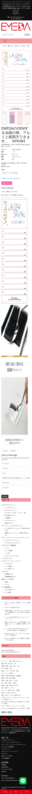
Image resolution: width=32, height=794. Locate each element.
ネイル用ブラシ (9, 589)
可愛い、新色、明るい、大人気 (9, 680)
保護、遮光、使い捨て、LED (8, 663)
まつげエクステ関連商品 (8, 545)
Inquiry (5, 792)
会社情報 (4, 762)
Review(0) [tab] (13, 451)
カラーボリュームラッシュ (13, 543)
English (17, 12)
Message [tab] (5, 451)
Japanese (16, 13)
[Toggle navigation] (5, 41)
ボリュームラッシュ (11, 510)
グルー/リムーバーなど (12, 556)
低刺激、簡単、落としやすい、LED (10, 666)
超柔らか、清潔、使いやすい (8, 692)
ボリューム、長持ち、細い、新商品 (10, 690)
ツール (7, 548)
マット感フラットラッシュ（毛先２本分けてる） (17, 529)
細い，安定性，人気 (6, 668)
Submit (4, 496)
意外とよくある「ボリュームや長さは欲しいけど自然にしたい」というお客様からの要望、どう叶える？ (17, 623)
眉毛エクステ (9, 523)
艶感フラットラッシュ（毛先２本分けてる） (17, 534)
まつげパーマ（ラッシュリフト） (11, 561)
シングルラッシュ (10, 507)
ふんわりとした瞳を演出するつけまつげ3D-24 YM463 (15, 708)
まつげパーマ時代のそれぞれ (12, 607)
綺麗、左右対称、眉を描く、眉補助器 (11, 676)
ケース (7, 584)
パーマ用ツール (9, 569)
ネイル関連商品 (6, 587)
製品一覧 (10, 46)
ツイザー (7, 553)
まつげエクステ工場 (6, 769)
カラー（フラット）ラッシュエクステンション (15, 537)
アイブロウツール (6, 558)
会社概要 (3, 764)
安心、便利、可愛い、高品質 (8, 683)
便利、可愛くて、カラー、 (8, 688)
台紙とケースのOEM (19, 46)
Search (27, 35)
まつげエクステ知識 (10, 598)
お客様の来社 (4, 767)
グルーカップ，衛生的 (7, 673)
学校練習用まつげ (10, 576)
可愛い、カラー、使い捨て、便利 (10, 671)
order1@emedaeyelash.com (17, 17)
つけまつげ (4, 571)
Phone (16, 792)
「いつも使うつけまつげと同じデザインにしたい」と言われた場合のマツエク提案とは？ (17, 629)
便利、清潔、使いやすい (15, 661)
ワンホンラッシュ (10, 520)
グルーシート (4, 661)
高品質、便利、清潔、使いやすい (10, 685)
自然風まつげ (9, 574)
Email (26, 792)
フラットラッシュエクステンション (12, 526)
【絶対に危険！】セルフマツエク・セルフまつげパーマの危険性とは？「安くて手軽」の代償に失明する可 (17, 612)
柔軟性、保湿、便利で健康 (8, 678)
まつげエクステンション (8, 505)
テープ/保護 (8, 550)
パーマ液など (9, 566)
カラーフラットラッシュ (12, 540)
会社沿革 (3, 771)
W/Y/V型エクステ (10, 515)
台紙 (28, 46)
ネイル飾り (8, 592)
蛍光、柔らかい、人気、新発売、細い (11, 695)
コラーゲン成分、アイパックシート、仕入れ (12, 706)
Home (4, 46)
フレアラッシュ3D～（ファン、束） (16, 513)
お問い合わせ (6, 183)
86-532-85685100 (16, 19)
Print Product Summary (12, 178)
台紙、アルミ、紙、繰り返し (10, 173)
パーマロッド (9, 563)
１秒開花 (7, 518)
